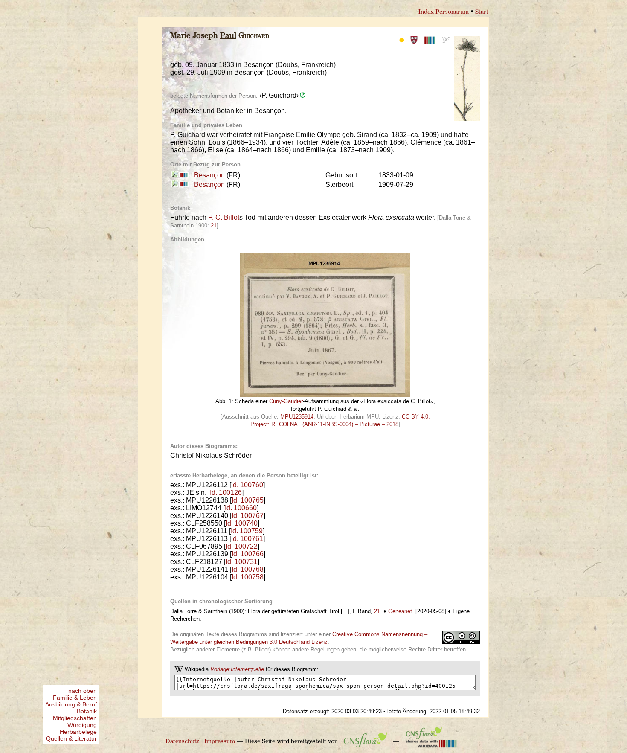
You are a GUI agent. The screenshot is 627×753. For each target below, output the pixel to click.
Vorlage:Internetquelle (237, 669)
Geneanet (400, 611)
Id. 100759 (247, 531)
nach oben (82, 690)
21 (214, 225)
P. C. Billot (223, 217)
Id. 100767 (248, 515)
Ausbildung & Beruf (71, 704)
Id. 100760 (247, 484)
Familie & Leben (75, 697)
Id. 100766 (248, 554)
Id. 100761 (247, 538)
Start (481, 12)
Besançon (209, 175)
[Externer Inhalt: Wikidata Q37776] (183, 175)
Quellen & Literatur (71, 738)
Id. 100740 (242, 523)
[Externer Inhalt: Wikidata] (431, 741)
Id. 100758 (248, 577)
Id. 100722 (242, 546)
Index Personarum (443, 12)
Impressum (219, 741)
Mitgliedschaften (75, 718)
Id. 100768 (248, 569)
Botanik (87, 711)
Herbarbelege (78, 731)
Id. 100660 (241, 508)
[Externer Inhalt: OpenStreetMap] (174, 175)
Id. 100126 (226, 492)
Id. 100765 (248, 500)
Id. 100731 (242, 561)
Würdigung (82, 724)
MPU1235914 (297, 416)
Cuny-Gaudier (286, 401)
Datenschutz (182, 741)
